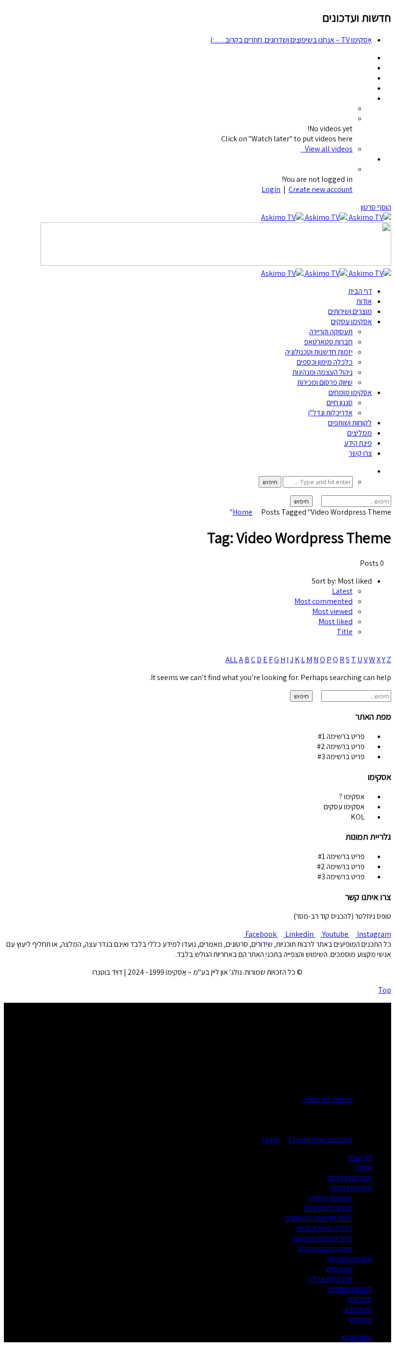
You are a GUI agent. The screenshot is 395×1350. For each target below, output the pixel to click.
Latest (342, 591)
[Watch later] (369, 98)
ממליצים (359, 433)
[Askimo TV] (326, 217)
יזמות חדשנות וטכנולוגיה (319, 352)
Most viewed (332, 611)
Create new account (321, 189)
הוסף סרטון (376, 207)
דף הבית (360, 291)
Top (384, 990)
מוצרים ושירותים (350, 311)
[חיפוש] (369, 471)
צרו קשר (360, 453)
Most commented (323, 601)
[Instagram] (369, 88)
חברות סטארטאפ (328, 342)
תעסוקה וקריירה (331, 332)
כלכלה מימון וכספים (325, 362)
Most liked (335, 621)
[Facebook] (369, 58)
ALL (231, 660)
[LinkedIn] (369, 68)
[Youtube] (369, 78)
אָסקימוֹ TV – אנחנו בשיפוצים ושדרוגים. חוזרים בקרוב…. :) (291, 40)
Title (345, 632)
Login (271, 189)
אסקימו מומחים (350, 392)
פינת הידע (358, 443)
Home (242, 512)
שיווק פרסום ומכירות (325, 382)
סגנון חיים (340, 402)
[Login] (369, 159)
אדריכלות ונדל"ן (330, 413)
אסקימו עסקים (351, 321)
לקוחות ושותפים (350, 423)
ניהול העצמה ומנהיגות (322, 372)
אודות (364, 301)
